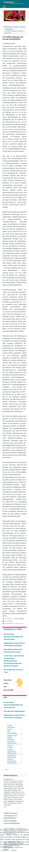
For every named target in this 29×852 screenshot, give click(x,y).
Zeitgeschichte (12, 757)
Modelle (10, 737)
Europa (6, 683)
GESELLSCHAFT (12, 735)
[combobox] (11, 769)
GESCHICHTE (12, 755)
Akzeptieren (4, 850)
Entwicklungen (12, 761)
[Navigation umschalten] (4, 7)
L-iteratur (10, 749)
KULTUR (10, 745)
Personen (10, 759)
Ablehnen (14, 850)
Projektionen (11, 741)
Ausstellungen (12, 751)
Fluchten (10, 747)
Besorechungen (12, 733)
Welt (5, 686)
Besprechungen (8, 690)
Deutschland (7, 680)
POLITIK (10, 725)
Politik (10, 621)
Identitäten (11, 739)
